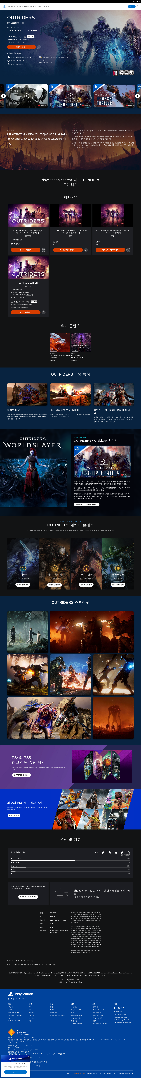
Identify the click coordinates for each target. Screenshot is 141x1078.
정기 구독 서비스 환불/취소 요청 (123, 1073)
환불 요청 (74, 1021)
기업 (9, 1018)
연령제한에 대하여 (98, 1015)
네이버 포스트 (118, 1011)
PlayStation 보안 (76, 1010)
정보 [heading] (9, 1004)
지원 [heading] (72, 1004)
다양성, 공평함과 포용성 (57, 1015)
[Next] (137, 96)
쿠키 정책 (103, 1073)
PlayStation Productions (15, 1015)
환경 (51, 1007)
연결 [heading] (115, 1004)
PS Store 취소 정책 (98, 1010)
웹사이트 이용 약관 (92, 1073)
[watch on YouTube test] (86, 105)
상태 (72, 1012)
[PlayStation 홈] (4, 6)
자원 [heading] (94, 1004)
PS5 (15, 6)
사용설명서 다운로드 (77, 1023)
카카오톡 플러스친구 (120, 1014)
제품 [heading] (30, 1004)
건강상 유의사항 (97, 1018)
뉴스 (38, 6)
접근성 (52, 1010)
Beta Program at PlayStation (122, 1022)
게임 (20, 6)
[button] (70, 96)
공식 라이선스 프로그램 (99, 1023)
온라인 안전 (53, 1012)
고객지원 (44, 6)
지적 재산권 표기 (97, 1012)
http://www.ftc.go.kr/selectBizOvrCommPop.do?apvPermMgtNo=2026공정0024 (42, 1054)
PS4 (30, 1010)
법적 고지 (70, 1073)
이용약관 (95, 1007)
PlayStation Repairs (77, 1015)
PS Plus (26, 6)
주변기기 (32, 6)
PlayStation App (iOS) (120, 1017)
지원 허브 (74, 1007)
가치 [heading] (51, 1004)
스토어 (10, 6)
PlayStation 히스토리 (14, 1021)
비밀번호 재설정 (76, 1018)
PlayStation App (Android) (121, 1020)
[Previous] (3, 96)
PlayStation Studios (13, 1012)
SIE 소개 (10, 1007)
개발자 (94, 1021)
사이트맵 (109, 1073)
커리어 (10, 1010)
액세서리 (31, 1018)
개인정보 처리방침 (79, 1073)
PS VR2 (31, 1012)
